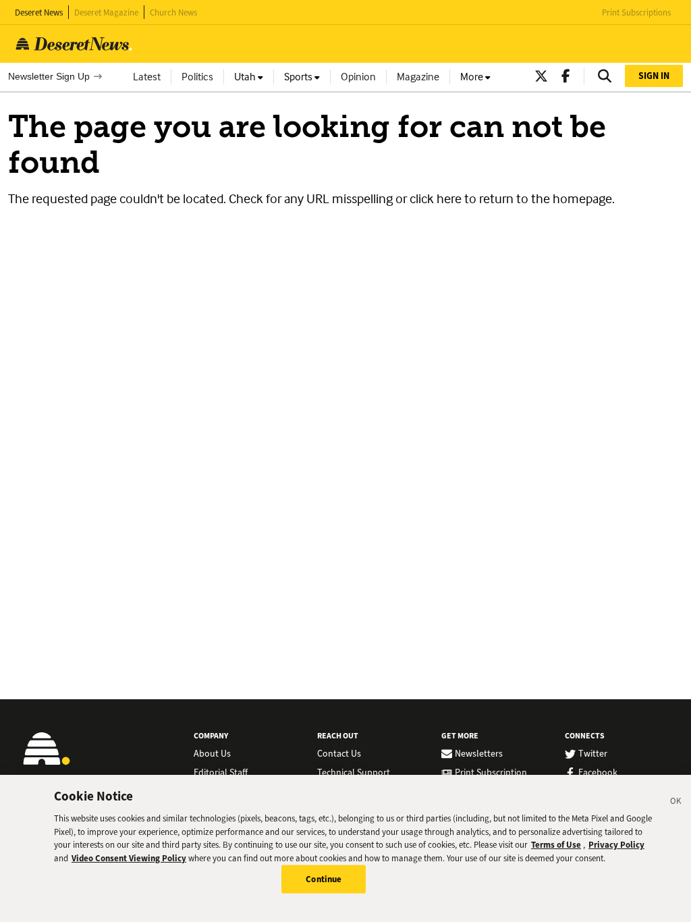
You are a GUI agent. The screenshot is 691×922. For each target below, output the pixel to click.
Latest (147, 76)
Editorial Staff (221, 772)
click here (436, 198)
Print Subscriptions (636, 12)
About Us (212, 754)
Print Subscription (491, 772)
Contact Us (339, 754)
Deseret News (39, 12)
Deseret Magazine (106, 12)
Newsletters (479, 754)
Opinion (358, 76)
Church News (173, 12)
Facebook (597, 772)
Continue (323, 879)
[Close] (676, 803)
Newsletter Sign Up (49, 76)
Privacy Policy (616, 844)
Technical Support (353, 772)
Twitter (592, 754)
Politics (197, 76)
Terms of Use (556, 844)
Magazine (418, 76)
